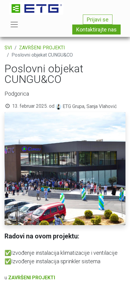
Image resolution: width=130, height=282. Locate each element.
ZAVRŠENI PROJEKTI (42, 48)
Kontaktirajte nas (96, 29)
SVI (8, 48)
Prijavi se (98, 19)
